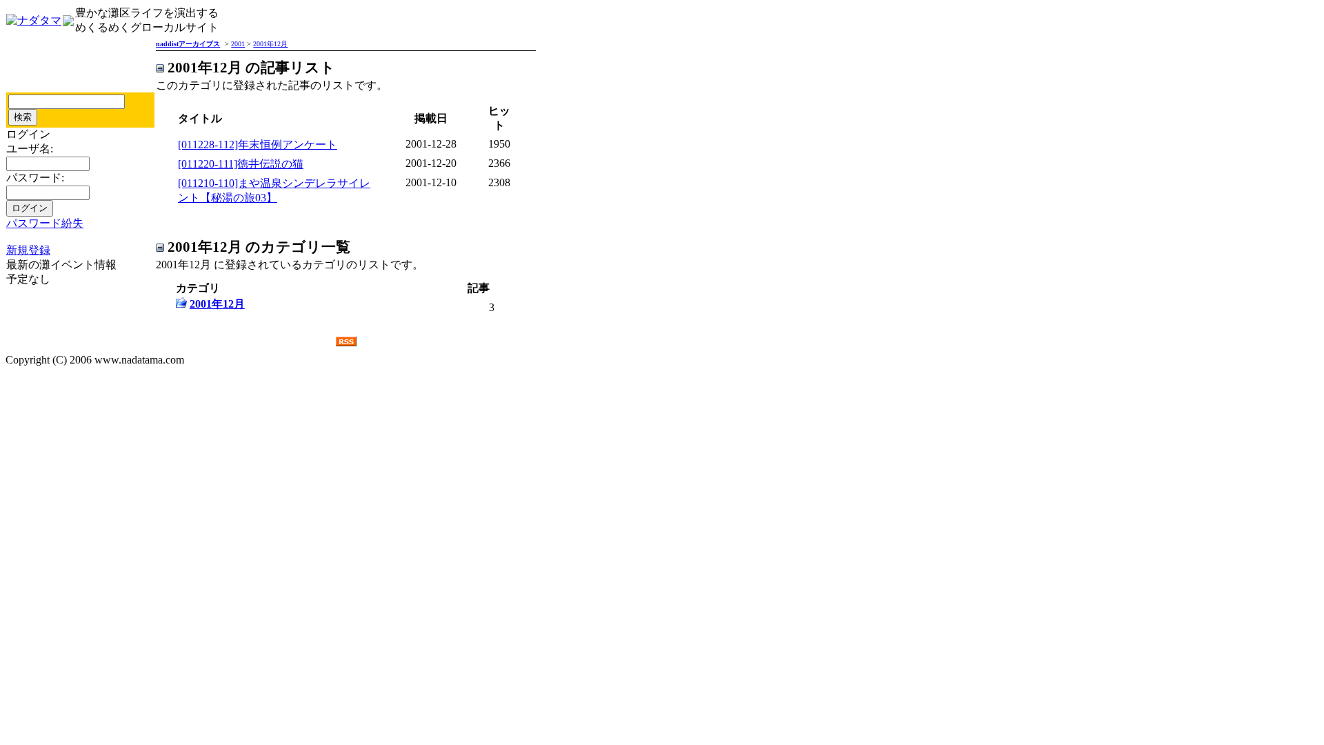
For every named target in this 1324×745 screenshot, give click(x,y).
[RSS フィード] (346, 342)
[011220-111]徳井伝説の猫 (240, 164)
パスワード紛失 (44, 223)
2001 (238, 44)
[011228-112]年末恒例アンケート (257, 144)
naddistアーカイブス (188, 44)
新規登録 (28, 250)
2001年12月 (270, 44)
